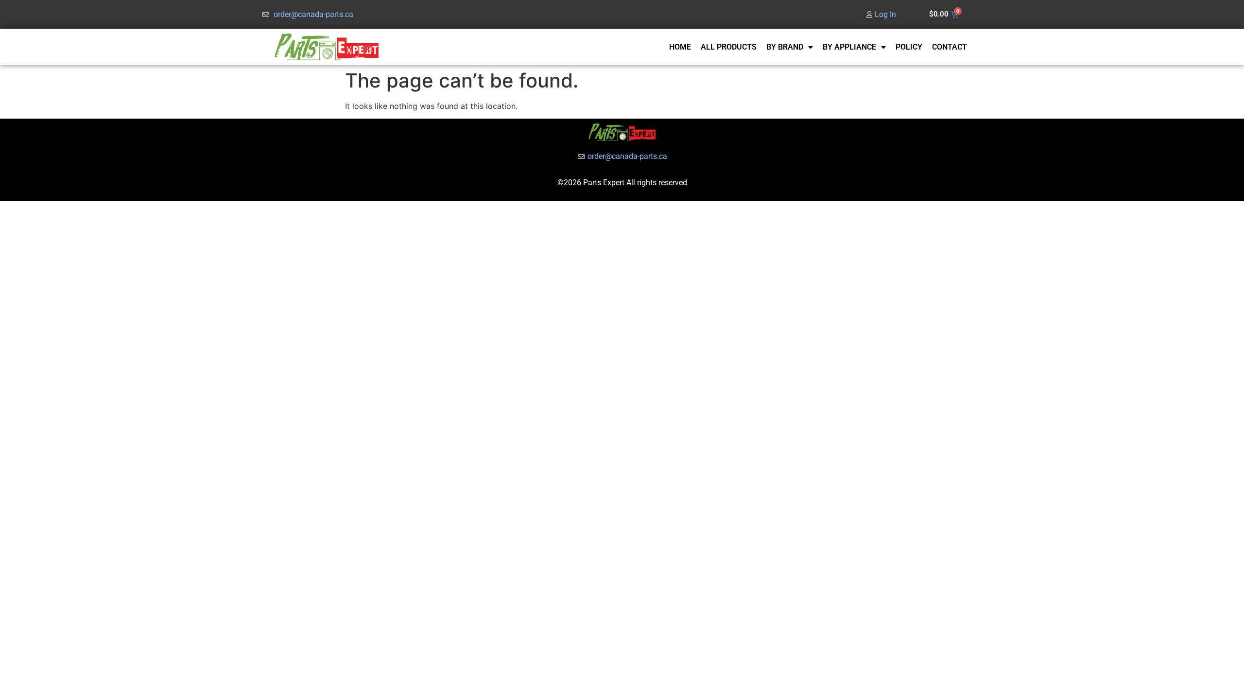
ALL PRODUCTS (729, 47)
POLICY (909, 47)
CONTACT (949, 47)
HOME (680, 47)
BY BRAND (784, 47)
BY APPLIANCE (849, 47)
